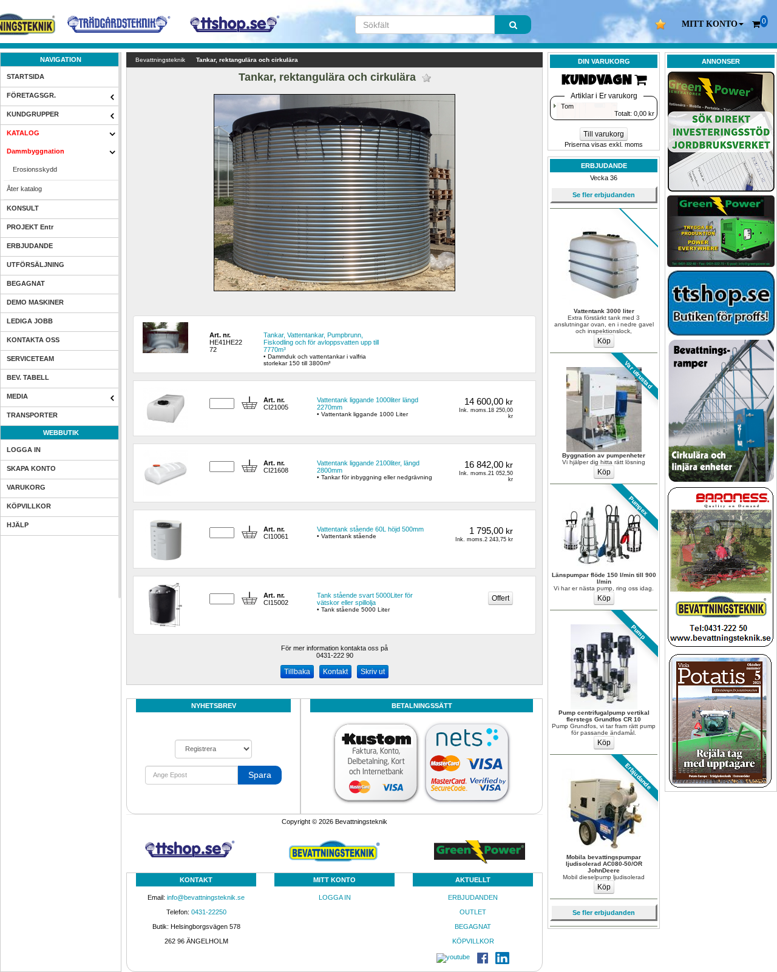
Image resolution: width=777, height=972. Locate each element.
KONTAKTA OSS (33, 339)
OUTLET (473, 912)
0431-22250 (208, 912)
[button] (713, 24)
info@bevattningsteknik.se (206, 897)
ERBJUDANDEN (473, 897)
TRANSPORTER (32, 415)
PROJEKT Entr (30, 227)
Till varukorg (603, 134)
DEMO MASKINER (35, 302)
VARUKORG (26, 487)
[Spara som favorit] (426, 78)
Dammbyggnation (35, 151)
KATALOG (23, 133)
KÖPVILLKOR (29, 506)
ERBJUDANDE (30, 245)
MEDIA (17, 396)
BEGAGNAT (26, 283)
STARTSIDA (25, 76)
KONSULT (23, 208)
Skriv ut (373, 671)
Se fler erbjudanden (603, 194)
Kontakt (335, 671)
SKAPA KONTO (31, 468)
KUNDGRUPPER (33, 114)
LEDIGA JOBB (30, 321)
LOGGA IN (24, 449)
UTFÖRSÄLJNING (35, 264)
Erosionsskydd (35, 169)
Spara (259, 775)
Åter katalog (24, 188)
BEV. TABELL (28, 377)
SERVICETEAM (30, 358)
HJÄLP (18, 524)
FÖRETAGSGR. (31, 95)
